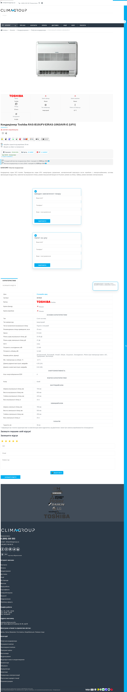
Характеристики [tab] (9, 280)
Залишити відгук (10, 477)
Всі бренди (4, 580)
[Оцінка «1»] (3, 441)
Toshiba (16, 100)
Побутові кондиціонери (15, 168)
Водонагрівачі (6, 656)
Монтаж (3, 583)
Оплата (44, 25)
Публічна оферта (7, 602)
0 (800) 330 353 (29, 3)
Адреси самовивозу (8, 156)
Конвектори (5, 662)
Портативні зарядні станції (10, 678)
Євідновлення (5, 599)
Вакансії (3, 596)
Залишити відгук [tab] (9, 285)
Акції (65, 25)
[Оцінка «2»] (6, 441)
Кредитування (6, 571)
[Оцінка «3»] (10, 441)
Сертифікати (5, 589)
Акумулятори (5, 669)
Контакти (33, 25)
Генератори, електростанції (10, 675)
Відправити (42, 221)
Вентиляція (5, 653)
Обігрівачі (4, 666)
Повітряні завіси (6, 650)
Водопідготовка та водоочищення (12, 659)
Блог (73, 25)
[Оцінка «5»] (17, 441)
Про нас (22, 25)
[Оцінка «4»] (14, 441)
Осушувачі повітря (7, 644)
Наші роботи (5, 586)
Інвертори (4, 672)
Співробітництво (6, 593)
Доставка (55, 25)
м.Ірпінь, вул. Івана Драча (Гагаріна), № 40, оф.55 (14, 156)
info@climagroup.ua (9, 2)
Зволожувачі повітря (8, 647)
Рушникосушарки (7, 681)
